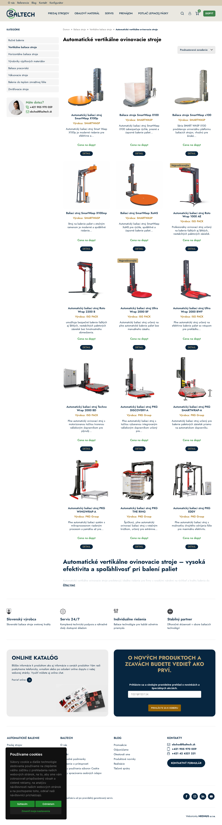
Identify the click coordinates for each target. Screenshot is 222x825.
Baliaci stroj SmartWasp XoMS (139, 213)
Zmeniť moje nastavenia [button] (36, 811)
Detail (86, 153)
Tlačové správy (122, 768)
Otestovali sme (122, 754)
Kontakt (43, 3)
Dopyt (209, 13)
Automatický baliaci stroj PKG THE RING (139, 509)
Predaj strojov (58, 13)
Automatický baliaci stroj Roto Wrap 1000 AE (191, 214)
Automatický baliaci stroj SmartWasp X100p (86, 116)
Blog (34, 3)
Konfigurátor (56, 3)
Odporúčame (121, 750)
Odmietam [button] (48, 803)
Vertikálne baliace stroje (101, 29)
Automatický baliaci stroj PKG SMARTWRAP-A (191, 408)
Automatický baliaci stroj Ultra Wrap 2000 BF (139, 309)
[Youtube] (211, 796)
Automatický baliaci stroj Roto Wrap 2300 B (86, 309)
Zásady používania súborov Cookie (79, 768)
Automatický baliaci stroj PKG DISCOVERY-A (139, 408)
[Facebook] (186, 796)
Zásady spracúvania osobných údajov (81, 773)
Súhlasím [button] (22, 803)
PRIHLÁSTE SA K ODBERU (164, 707)
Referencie (23, 3)
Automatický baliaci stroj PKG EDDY (191, 509)
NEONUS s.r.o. (206, 816)
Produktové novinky (125, 759)
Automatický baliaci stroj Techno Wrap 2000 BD (86, 408)
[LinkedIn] (203, 796)
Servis (109, 13)
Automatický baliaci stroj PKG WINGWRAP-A (86, 509)
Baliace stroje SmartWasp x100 (191, 115)
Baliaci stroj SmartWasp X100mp (86, 213)
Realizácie (119, 764)
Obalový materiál (87, 13)
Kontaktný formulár (186, 763)
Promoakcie (120, 745)
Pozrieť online (19, 679)
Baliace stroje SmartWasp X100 (139, 115)
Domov (66, 29)
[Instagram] (194, 796)
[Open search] (182, 13)
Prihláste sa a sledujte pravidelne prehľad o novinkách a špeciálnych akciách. (164, 686)
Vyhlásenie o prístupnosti (74, 764)
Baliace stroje (80, 29)
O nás (11, 3)
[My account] (190, 13)
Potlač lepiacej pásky (153, 13)
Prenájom (126, 13)
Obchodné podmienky (73, 759)
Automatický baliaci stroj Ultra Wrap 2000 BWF (191, 309)
